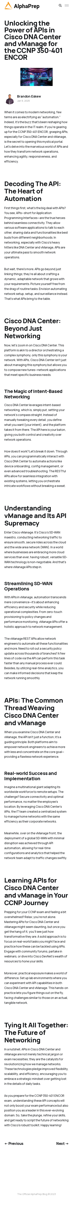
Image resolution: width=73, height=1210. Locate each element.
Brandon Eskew (29, 96)
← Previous (13, 1143)
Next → (62, 1143)
